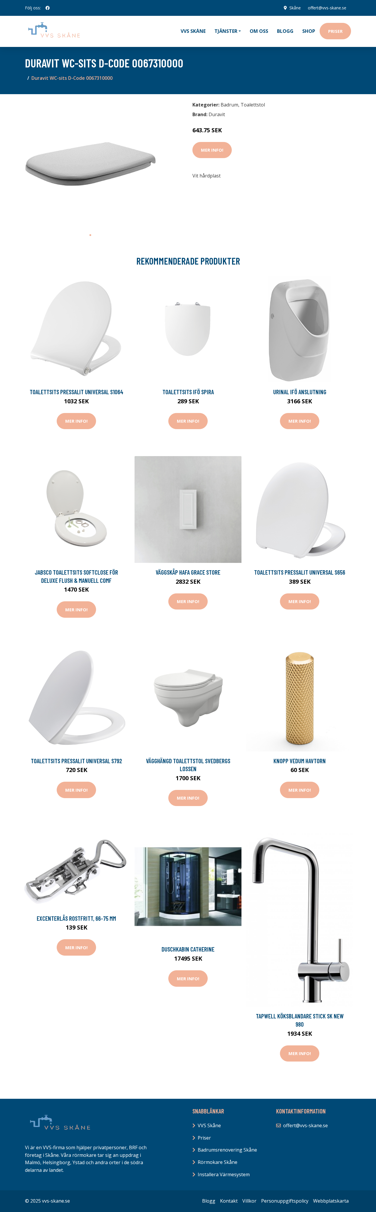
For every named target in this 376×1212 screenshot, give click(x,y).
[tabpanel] (90, 164)
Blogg (285, 31)
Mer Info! (212, 150)
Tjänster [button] (225, 31)
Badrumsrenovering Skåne (227, 1150)
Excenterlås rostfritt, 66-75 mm (76, 918)
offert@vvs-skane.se (327, 8)
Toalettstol (253, 104)
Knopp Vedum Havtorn (299, 760)
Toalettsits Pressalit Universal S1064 (76, 391)
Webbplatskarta (331, 1201)
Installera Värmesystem (224, 1174)
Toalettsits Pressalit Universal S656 (299, 572)
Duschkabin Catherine (188, 949)
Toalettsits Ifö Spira (188, 391)
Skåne (295, 8)
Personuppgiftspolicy (284, 1201)
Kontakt (229, 1201)
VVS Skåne (193, 31)
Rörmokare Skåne (217, 1162)
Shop (308, 31)
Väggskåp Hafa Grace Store (188, 572)
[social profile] (47, 7)
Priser (335, 31)
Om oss (259, 31)
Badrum (229, 104)
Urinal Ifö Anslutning (299, 391)
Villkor (249, 1201)
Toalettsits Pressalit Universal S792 (76, 760)
